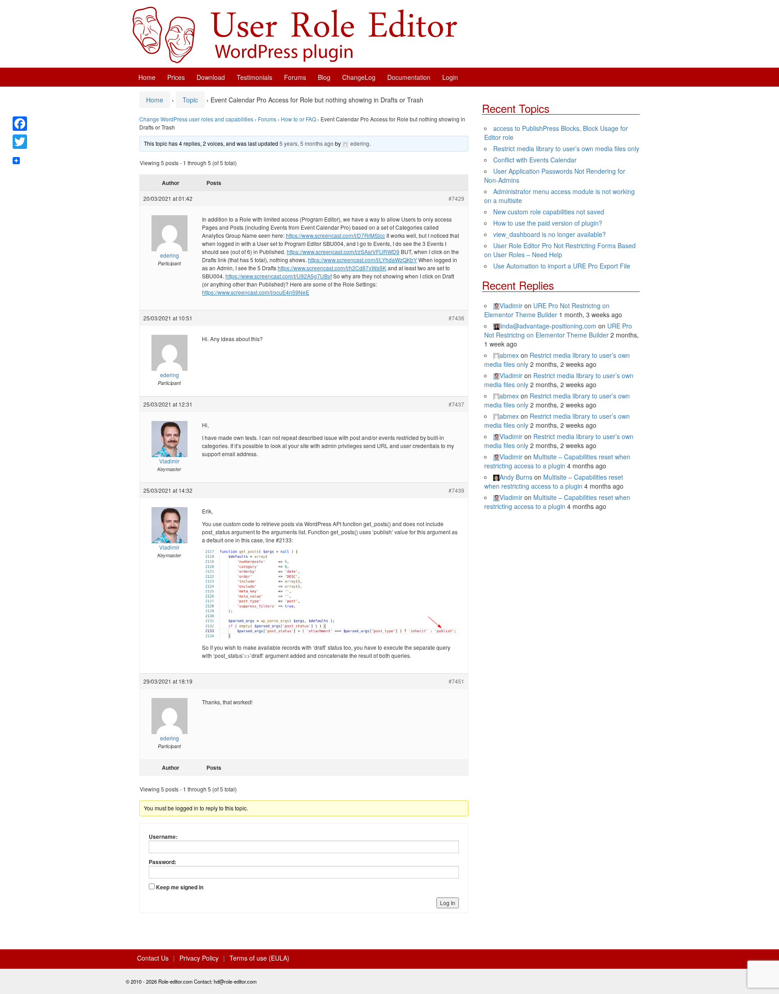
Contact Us (153, 957)
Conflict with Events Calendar (535, 159)
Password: (162, 862)
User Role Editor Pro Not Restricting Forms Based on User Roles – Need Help (560, 250)
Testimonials (254, 77)
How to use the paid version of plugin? (547, 222)
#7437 (456, 404)
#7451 (456, 681)
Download (211, 77)
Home (147, 77)
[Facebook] (20, 124)
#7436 (456, 318)
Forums (295, 77)
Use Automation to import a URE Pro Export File (561, 265)
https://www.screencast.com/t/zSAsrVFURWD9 (343, 251)
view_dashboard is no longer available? (549, 234)
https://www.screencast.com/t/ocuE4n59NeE (255, 292)
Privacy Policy (199, 957)
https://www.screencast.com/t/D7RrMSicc (335, 235)
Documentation (409, 77)
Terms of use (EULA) (259, 957)
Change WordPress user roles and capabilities (196, 119)
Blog (324, 77)
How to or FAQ (298, 119)
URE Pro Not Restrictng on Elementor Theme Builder (546, 310)
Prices (176, 77)
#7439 (456, 490)
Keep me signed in (179, 887)
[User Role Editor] (295, 33)
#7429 (456, 198)
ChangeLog (359, 77)
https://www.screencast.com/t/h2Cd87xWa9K (332, 268)
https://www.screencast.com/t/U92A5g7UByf (278, 276)
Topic (190, 99)
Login (450, 77)
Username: (163, 836)
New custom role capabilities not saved (548, 211)
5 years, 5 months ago (307, 143)
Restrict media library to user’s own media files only (566, 148)
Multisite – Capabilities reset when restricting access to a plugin (557, 461)
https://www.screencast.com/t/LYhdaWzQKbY (362, 260)
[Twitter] (20, 142)
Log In (447, 902)
